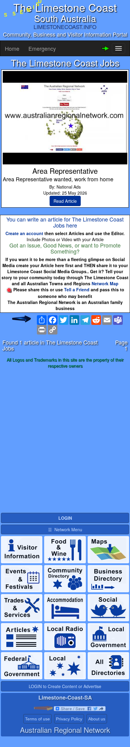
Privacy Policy (69, 718)
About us (96, 718)
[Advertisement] (65, 441)
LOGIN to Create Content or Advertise (65, 686)
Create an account (24, 233)
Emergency (42, 48)
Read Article (65, 201)
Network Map (105, 283)
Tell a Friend (76, 289)
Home (12, 48)
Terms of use (37, 718)
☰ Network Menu (65, 529)
